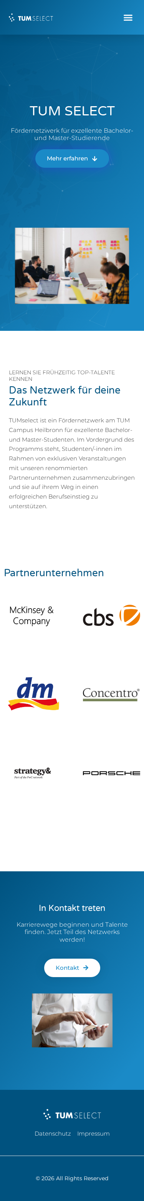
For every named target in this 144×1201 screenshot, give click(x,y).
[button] (128, 17)
